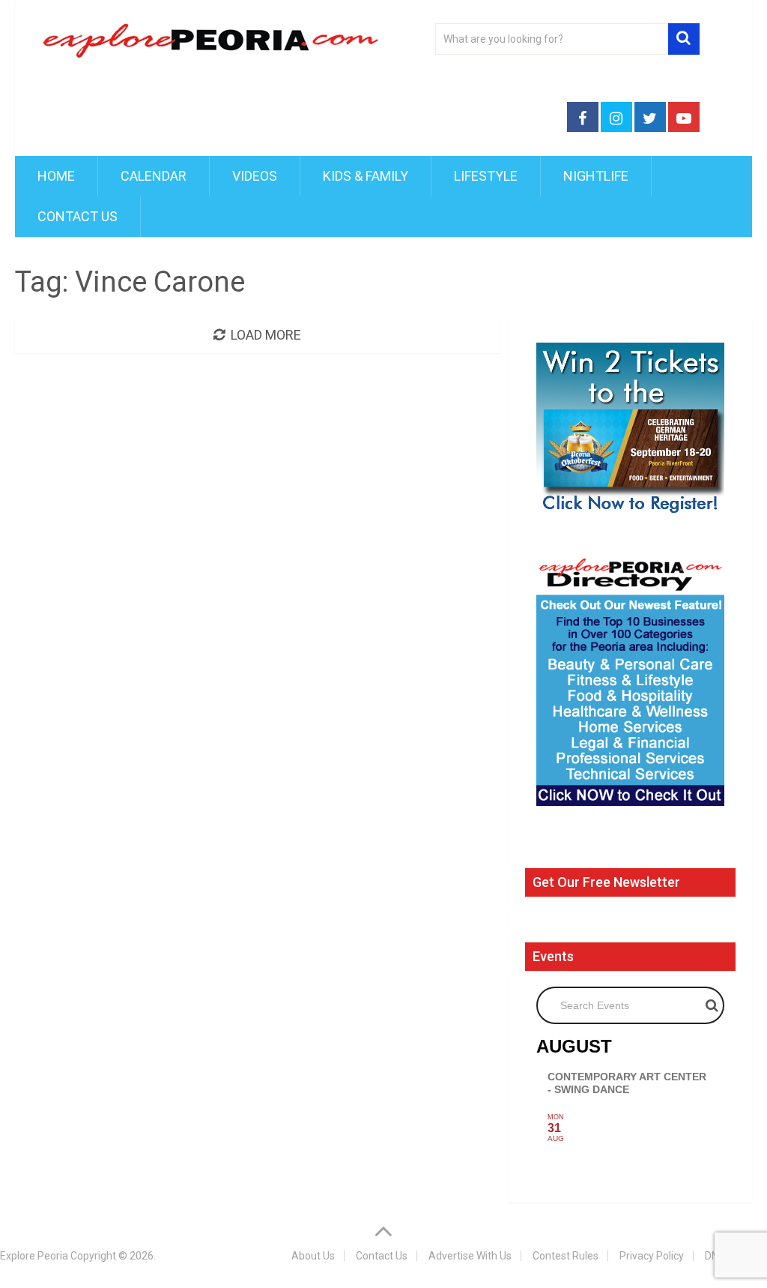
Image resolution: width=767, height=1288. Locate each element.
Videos (254, 176)
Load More (266, 335)
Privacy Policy (651, 1256)
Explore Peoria (34, 1256)
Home (56, 176)
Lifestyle (486, 176)
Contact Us (77, 216)
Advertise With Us (470, 1256)
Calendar (154, 176)
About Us (313, 1256)
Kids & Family (365, 176)
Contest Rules (565, 1256)
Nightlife (595, 176)
